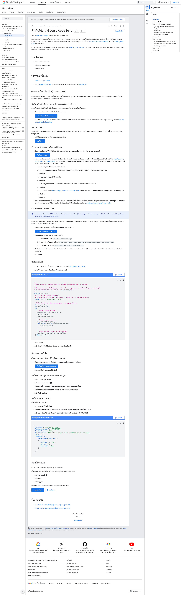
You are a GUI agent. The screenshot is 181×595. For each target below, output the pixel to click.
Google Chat (42, 2)
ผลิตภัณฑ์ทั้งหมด (54, 2)
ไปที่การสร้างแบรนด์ (42, 155)
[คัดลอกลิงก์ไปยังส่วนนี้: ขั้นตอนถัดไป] (45, 500)
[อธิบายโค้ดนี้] (117, 279)
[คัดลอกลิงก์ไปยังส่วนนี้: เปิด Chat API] (44, 128)
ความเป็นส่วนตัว (38, 591)
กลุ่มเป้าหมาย (39, 161)
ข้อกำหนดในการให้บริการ (34, 575)
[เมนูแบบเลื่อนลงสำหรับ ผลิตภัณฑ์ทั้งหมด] (61, 2)
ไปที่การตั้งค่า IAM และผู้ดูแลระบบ (46, 366)
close (178, 7)
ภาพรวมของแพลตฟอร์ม (34, 563)
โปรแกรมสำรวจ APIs (72, 572)
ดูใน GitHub (118, 275)
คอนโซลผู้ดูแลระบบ (71, 563)
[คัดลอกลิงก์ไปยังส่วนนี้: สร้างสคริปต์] (45, 262)
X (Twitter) (109, 569)
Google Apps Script (41, 35)
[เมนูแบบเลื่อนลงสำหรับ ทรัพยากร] (72, 2)
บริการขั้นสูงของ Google (76, 47)
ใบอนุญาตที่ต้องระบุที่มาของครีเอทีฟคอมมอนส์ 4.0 (58, 528)
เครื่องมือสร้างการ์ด (61, 12)
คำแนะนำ (12, 12)
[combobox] (146, 2)
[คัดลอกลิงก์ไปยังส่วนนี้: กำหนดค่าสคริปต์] (49, 353)
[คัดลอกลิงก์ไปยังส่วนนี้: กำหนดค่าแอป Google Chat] (56, 208)
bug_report (172, 7)
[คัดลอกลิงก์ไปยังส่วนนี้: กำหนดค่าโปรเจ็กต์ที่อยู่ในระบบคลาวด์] (68, 92)
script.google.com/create (77, 266)
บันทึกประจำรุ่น (31, 569)
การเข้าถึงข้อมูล (50, 161)
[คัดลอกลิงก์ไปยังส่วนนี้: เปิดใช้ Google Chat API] (53, 399)
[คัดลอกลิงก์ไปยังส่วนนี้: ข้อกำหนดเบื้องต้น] (50, 76)
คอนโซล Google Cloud (73, 569)
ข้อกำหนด (30, 591)
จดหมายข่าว (109, 566)
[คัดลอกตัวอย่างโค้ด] (123, 279)
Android (51, 583)
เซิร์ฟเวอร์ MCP (31, 12)
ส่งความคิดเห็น (119, 31)
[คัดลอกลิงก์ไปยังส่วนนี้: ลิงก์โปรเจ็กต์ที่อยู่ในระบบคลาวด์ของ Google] (67, 376)
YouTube (108, 572)
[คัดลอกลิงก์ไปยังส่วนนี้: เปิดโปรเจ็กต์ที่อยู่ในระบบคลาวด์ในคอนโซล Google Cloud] (78, 104)
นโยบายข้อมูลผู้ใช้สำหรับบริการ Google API (65, 190)
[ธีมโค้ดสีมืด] (120, 279)
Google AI (95, 583)
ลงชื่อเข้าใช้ (176, 2)
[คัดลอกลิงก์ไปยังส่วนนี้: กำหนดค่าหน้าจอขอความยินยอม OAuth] (64, 147)
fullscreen (175, 7)
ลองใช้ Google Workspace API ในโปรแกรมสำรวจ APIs (52, 508)
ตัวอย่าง (41, 12)
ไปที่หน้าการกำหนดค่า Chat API (46, 231)
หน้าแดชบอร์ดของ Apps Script (75, 566)
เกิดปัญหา (51, 490)
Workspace (18, 2)
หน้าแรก (32, 2)
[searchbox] (12, 18)
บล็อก (107, 563)
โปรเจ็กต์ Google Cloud (42, 81)
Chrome (59, 583)
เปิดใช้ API (40, 141)
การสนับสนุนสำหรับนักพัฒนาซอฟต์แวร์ (38, 572)
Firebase (68, 583)
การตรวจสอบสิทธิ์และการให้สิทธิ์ (98, 41)
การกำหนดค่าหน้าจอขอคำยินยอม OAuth (98, 203)
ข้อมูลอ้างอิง (21, 12)
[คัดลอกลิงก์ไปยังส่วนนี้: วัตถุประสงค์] (44, 57)
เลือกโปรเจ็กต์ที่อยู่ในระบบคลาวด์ (46, 116)
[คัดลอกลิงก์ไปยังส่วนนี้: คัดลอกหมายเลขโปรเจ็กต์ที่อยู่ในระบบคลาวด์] (67, 358)
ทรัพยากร (67, 2)
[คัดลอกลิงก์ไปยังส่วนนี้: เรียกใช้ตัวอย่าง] (47, 463)
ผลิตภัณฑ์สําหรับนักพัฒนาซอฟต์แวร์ (37, 566)
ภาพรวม (4, 12)
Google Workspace (43, 26)
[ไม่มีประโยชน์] (123, 26)
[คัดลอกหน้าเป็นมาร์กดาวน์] (81, 30)
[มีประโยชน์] (120, 26)
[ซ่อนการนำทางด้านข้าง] (23, 591)
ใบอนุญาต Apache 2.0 (94, 528)
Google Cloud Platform (81, 583)
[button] (12, 31)
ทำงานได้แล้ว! (37, 490)
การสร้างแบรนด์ (118, 159)
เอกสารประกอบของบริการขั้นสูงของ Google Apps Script (52, 505)
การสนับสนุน (49, 12)
